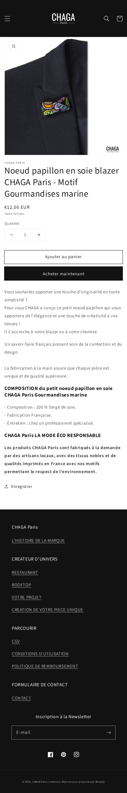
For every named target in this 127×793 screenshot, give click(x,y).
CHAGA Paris (39, 781)
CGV (16, 641)
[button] (7, 18)
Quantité (11, 223)
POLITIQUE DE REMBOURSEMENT (45, 666)
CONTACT (21, 698)
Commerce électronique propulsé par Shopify (76, 781)
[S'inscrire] (108, 732)
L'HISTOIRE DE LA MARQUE (38, 540)
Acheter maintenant (63, 273)
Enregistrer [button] (21, 486)
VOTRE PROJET (26, 597)
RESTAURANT (25, 572)
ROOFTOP (21, 585)
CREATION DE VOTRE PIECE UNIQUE (47, 609)
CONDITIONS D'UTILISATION (40, 653)
